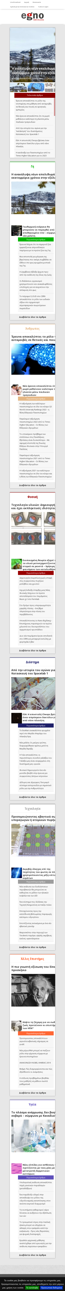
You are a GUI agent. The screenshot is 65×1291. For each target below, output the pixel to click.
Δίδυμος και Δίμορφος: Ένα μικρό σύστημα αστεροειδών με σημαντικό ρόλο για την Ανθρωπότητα (35, 785)
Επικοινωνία (37, 2)
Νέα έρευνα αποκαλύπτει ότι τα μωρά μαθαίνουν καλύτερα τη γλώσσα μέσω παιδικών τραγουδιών (32, 119)
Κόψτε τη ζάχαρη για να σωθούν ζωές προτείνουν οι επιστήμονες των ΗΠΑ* (41, 1025)
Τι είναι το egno (43, 7)
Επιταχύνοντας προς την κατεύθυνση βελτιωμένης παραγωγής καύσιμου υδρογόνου (36, 914)
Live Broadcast (15, 2)
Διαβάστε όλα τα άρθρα (32, 317)
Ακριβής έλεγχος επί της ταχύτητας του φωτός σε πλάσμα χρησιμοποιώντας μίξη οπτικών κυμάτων (42, 873)
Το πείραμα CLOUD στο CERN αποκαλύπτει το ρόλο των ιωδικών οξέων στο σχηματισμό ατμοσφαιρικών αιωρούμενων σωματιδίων (35, 302)
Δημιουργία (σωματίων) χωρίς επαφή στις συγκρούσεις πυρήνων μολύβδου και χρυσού (36, 581)
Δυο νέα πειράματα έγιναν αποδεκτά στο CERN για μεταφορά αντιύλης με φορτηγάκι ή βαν (36, 639)
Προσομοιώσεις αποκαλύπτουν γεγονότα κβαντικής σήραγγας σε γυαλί (34, 1041)
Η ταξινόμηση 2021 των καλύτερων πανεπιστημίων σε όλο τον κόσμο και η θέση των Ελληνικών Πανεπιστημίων (36, 473)
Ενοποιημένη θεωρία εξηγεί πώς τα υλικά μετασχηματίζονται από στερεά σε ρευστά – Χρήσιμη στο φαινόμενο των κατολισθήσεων (42, 565)
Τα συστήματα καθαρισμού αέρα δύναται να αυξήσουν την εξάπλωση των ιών (35, 1213)
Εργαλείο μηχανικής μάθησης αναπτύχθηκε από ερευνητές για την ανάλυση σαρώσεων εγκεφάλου (36, 1243)
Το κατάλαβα (32, 1287)
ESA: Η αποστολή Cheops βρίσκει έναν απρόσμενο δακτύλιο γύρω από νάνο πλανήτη (32, 143)
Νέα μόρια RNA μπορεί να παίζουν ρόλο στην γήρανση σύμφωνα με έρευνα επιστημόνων (35, 1053)
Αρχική (26, 2)
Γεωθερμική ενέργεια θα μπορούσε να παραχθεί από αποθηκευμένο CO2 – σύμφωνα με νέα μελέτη (41, 231)
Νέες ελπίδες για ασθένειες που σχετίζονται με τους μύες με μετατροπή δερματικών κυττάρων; (41, 1169)
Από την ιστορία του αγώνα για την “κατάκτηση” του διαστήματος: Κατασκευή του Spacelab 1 (31, 131)
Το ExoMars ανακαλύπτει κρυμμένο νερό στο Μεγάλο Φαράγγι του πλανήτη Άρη (35, 733)
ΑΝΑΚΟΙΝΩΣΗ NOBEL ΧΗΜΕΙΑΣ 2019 (35, 1062)
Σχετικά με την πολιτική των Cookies (22, 7)
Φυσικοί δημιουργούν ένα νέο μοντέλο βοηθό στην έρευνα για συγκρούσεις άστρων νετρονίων (34, 773)
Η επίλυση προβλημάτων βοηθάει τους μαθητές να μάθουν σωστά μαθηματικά (34, 1081)
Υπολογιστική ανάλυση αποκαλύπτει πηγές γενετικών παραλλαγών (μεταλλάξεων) (36, 1185)
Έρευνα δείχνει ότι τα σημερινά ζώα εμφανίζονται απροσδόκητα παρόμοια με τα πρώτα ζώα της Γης (35, 247)
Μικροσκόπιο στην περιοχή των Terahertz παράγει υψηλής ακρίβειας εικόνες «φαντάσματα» (36, 935)
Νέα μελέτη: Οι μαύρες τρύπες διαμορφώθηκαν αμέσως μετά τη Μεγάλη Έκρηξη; (34, 745)
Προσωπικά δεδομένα (51, 1287)
